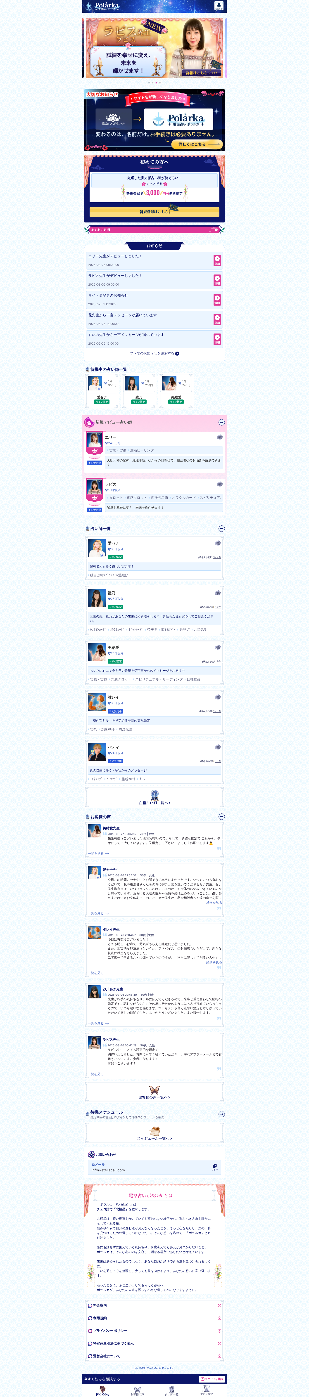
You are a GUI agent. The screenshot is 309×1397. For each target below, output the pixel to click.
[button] (149, 83)
